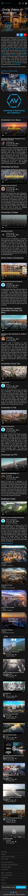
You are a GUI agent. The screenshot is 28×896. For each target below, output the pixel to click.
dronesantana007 (10, 187)
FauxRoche (9, 476)
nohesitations (9, 284)
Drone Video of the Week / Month (9, 864)
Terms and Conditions (6, 875)
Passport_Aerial (10, 233)
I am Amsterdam (16, 62)
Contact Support (21, 887)
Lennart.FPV (8, 653)
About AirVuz (9, 872)
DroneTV (3, 854)
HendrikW (8, 798)
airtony (8, 384)
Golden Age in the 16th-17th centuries (14, 48)
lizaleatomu (8, 840)
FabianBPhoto (9, 778)
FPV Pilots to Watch (6, 867)
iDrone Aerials (9, 428)
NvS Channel (9, 337)
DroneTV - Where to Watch (7, 856)
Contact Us (4, 883)
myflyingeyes (9, 715)
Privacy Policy (4, 877)
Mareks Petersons (10, 757)
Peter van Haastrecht (11, 520)
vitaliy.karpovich (10, 142)
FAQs (2, 872)
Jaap (7, 736)
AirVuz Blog (4, 851)
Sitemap (3, 880)
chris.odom (17, 64)
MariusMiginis (9, 674)
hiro (7, 694)
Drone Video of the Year (7, 862)
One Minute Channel (10, 819)
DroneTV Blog (4, 859)
